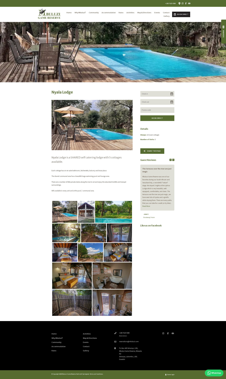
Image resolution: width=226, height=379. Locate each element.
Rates (121, 13)
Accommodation (109, 13)
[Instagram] (183, 3)
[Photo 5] (93, 233)
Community (94, 13)
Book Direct (182, 14)
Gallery (166, 16)
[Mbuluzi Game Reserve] (49, 14)
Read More (146, 206)
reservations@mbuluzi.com (129, 341)
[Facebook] (186, 3)
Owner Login (170, 374)
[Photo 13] (112, 303)
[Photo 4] (66, 233)
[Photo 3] (113, 212)
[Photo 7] (64, 252)
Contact (166, 13)
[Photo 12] (72, 303)
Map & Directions (144, 13)
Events (157, 13)
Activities (130, 13)
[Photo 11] (112, 275)
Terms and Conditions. (96, 374)
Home (69, 13)
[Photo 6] (119, 233)
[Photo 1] (64, 212)
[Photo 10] (72, 275)
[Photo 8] (90, 252)
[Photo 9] (118, 252)
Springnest (86, 374)
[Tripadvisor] (189, 3)
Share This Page (154, 151)
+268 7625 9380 (170, 3)
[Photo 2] (86, 212)
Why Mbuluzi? (80, 13)
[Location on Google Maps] (179, 3)
